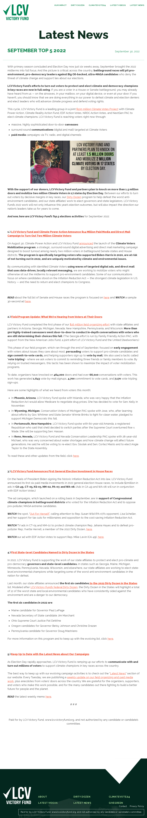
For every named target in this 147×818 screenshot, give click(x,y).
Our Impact (60, 5)
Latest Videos (118, 5)
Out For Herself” (40, 513)
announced (86, 243)
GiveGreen (116, 803)
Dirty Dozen (77, 5)
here (106, 297)
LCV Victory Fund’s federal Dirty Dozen (54, 587)
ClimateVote (97, 5)
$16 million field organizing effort (90, 324)
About (42, 797)
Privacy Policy (137, 806)
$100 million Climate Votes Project (97, 109)
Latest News (137, 5)
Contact (123, 806)
